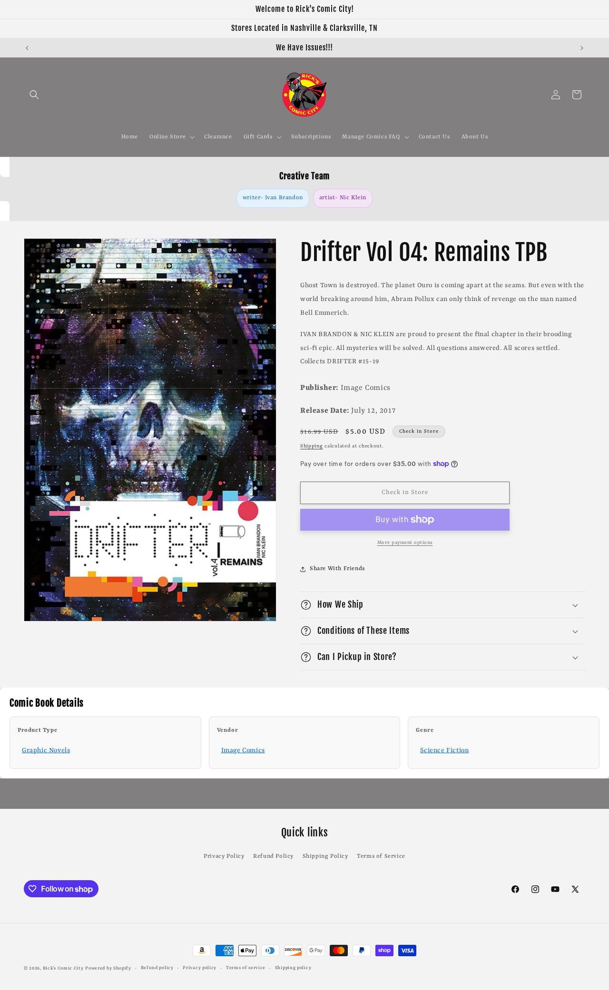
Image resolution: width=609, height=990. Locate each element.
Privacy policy (199, 968)
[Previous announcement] (27, 48)
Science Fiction (444, 750)
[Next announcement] (581, 48)
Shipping (311, 446)
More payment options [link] (405, 542)
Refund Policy (273, 856)
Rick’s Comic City (63, 968)
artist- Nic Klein (342, 197)
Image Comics (243, 750)
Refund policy (157, 968)
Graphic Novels (46, 750)
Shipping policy (293, 968)
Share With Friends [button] (337, 568)
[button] (34, 94)
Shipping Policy (325, 856)
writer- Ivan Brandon (273, 197)
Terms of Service (381, 856)
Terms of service (245, 968)
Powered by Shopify (108, 968)
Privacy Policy (224, 856)
